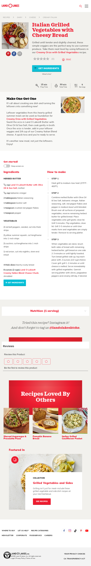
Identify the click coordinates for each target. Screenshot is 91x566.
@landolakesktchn (64, 327)
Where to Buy (8, 531)
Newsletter (7, 535)
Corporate (21, 535)
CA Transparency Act (74, 559)
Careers (48, 535)
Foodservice (36, 535)
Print (68, 59)
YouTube (86, 530)
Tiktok (75, 530)
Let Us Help (23, 531)
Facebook (14, 53)
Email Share (19, 53)
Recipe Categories (39, 531)
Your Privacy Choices (74, 554)
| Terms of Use (30, 558)
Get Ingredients (48, 68)
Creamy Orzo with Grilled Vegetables (57, 52)
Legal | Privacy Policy (18, 558)
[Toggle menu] (86, 6)
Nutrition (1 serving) (44, 311)
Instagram (69, 530)
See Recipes (42, 501)
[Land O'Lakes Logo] (11, 6)
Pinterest (8, 53)
